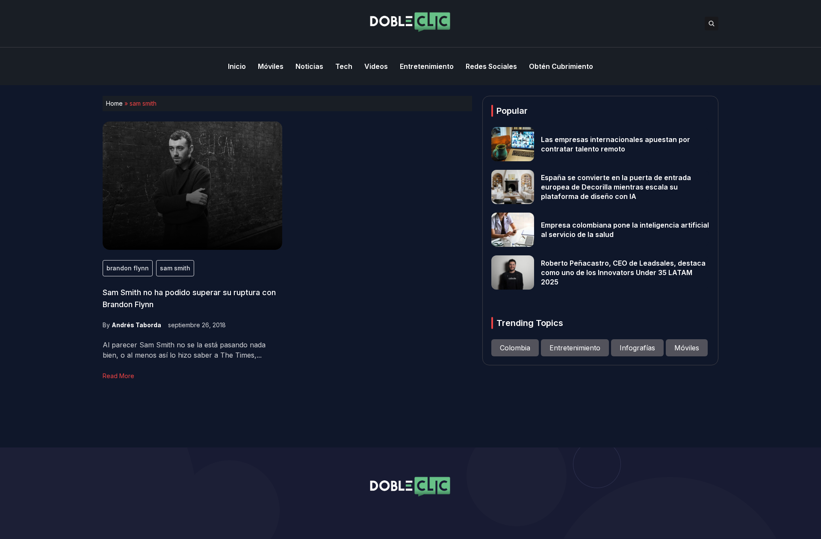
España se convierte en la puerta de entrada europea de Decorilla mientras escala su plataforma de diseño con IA (616, 187)
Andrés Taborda (136, 325)
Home (114, 103)
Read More (118, 375)
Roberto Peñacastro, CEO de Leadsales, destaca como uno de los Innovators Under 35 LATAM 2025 (623, 272)
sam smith (175, 268)
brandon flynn (127, 268)
